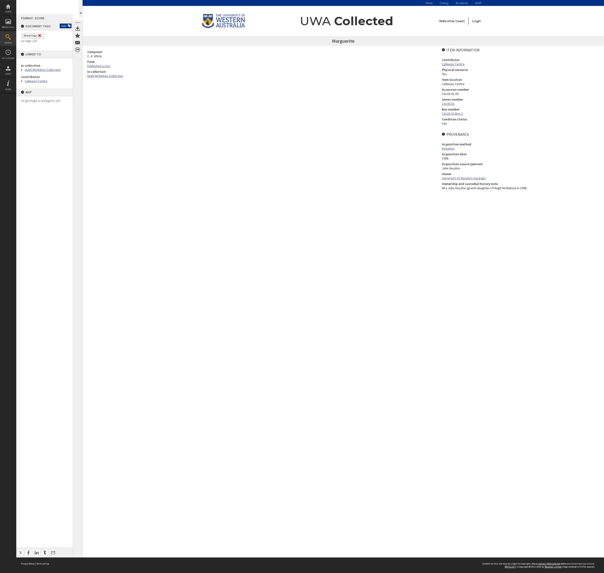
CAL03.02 (448, 104)
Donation (448, 148)
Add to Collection (77, 35)
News (429, 3)
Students (462, 3)
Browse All (8, 27)
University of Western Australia (464, 178)
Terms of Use (42, 563)
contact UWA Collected (549, 563)
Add (63, 26)
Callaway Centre (36, 81)
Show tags (30, 35)
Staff (478, 3)
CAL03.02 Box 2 (452, 113)
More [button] (8, 89)
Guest (460, 21)
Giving (444, 3)
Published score (98, 66)
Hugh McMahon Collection (43, 70)
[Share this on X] (20, 550)
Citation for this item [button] (77, 49)
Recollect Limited (553, 566)
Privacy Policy (28, 563)
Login (8, 73)
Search (8, 42)
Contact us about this (77, 42)
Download (77, 28)
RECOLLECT (510, 566)
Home (8, 11)
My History (8, 58)
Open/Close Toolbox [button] (80, 8)
